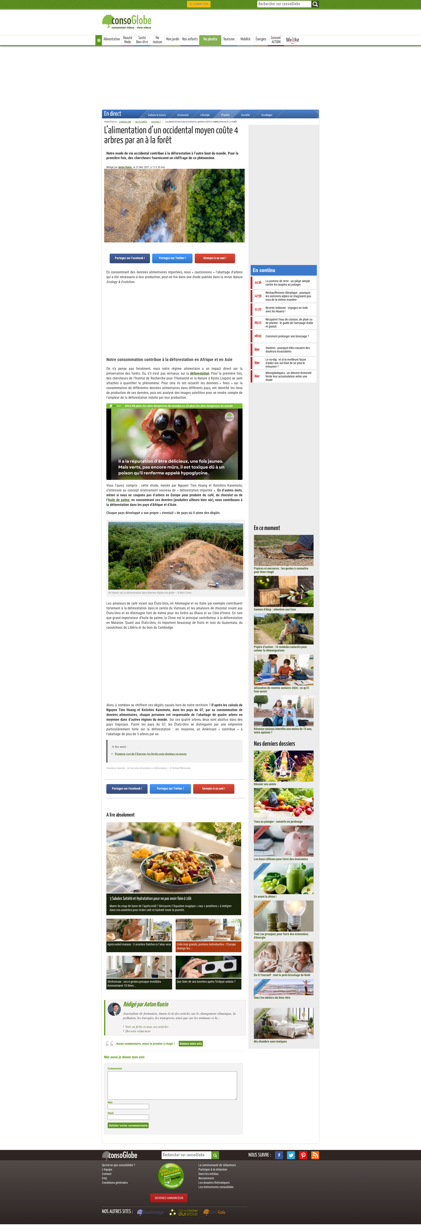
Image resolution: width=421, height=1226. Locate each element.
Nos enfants (190, 39)
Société (245, 115)
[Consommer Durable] (184, 1213)
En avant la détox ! (265, 896)
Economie (183, 115)
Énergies (261, 39)
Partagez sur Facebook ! (130, 258)
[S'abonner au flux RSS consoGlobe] (315, 1155)
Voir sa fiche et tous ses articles (146, 1026)
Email (111, 1113)
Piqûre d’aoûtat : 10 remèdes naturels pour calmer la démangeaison (280, 648)
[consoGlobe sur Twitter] (291, 1155)
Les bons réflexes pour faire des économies (281, 859)
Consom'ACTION (276, 40)
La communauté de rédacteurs (217, 1165)
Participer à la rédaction (212, 1169)
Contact (106, 1174)
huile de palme (119, 500)
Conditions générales (115, 1182)
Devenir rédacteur (138, 1031)
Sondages (266, 115)
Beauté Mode (127, 40)
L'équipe (107, 1169)
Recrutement (206, 1178)
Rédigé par (145, 1005)
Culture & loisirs (157, 115)
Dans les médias (208, 1174)
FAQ (104, 1178)
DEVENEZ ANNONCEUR (169, 1198)
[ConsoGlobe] (127, 21)
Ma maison (157, 40)
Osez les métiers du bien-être (272, 997)
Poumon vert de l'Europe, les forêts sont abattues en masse (151, 753)
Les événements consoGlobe (216, 1187)
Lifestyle (205, 115)
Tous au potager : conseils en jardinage (278, 821)
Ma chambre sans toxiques (270, 1041)
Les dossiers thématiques (214, 1182)
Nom (110, 1102)
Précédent (241, 190)
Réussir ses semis (265, 784)
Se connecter (198, 4)
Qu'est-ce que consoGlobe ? (118, 1165)
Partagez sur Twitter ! (172, 258)
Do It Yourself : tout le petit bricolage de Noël (282, 975)
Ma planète (210, 39)
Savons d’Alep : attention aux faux (275, 609)
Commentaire (115, 1068)
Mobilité (245, 39)
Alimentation (111, 39)
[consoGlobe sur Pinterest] (303, 1155)
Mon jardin (172, 39)
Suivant (107, 190)
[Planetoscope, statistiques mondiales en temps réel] (151, 1213)
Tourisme (229, 39)
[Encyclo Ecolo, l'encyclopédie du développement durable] (215, 1213)
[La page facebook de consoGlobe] (279, 1155)
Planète (225, 115)
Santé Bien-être (142, 40)
